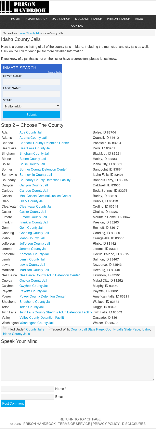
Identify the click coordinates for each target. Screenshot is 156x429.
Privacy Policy (106, 423)
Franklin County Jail (34, 222)
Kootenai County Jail (35, 254)
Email (59, 396)
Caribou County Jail (34, 190)
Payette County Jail (34, 291)
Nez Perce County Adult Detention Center (50, 275)
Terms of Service (74, 423)
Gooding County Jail (34, 232)
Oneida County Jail (33, 280)
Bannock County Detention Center (44, 142)
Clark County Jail (32, 201)
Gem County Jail (31, 227)
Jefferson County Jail (35, 243)
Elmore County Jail (33, 216)
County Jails (35, 329)
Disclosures (134, 423)
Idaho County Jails (16, 333)
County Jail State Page (87, 329)
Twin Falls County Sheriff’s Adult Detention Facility (56, 312)
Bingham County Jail (35, 153)
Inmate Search (36, 18)
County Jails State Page (122, 329)
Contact (78, 25)
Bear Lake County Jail (35, 148)
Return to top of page (80, 419)
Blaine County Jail (33, 158)
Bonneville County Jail (36, 174)
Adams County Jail (33, 137)
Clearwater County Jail (36, 206)
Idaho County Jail (32, 238)
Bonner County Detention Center (43, 169)
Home (15, 18)
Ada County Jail (31, 132)
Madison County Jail (34, 269)
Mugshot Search (88, 18)
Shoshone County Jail (35, 301)
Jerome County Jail (33, 248)
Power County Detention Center (42, 296)
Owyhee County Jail (34, 285)
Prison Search (118, 18)
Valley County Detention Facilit (42, 317)
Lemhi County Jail (33, 259)
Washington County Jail (37, 322)
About (140, 18)
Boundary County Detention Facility (45, 179)
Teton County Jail (32, 306)
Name (59, 388)
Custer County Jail (33, 211)
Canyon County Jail (34, 185)
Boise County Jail (32, 164)
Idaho (146, 329)
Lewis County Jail (32, 264)
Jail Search (61, 18)
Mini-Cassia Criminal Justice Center (45, 195)
